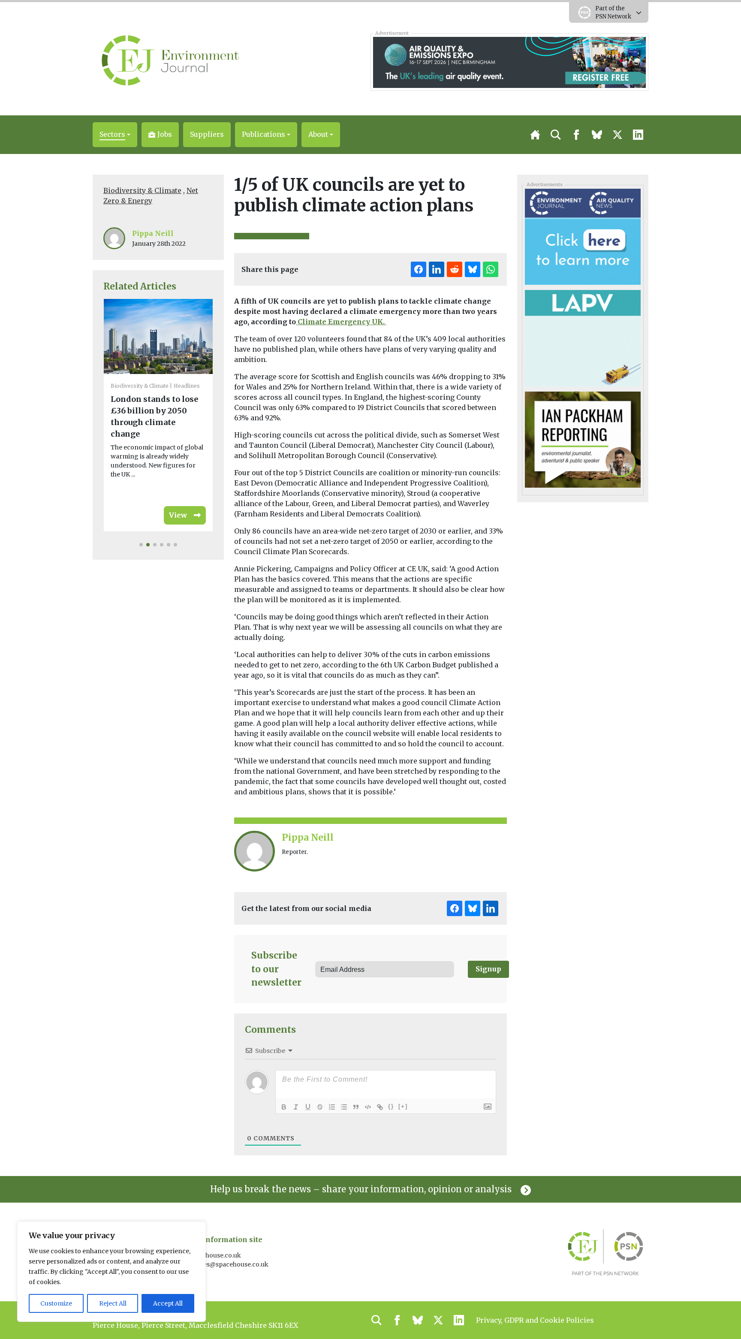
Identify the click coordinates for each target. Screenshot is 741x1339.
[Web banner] (509, 61)
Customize (56, 1303)
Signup (488, 969)
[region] (111, 1271)
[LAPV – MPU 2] (582, 337)
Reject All (113, 1303)
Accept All (168, 1303)
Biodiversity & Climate (142, 190)
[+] (403, 1106)
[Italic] (296, 1107)
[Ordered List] (332, 1107)
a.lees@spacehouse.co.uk (231, 1264)
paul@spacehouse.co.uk (205, 1255)
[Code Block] (368, 1107)
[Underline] (308, 1107)
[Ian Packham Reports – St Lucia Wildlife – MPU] (582, 439)
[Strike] (320, 1107)
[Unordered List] (344, 1107)
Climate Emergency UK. (341, 321)
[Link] (380, 1107)
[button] (115, 134)
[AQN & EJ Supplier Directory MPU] (582, 236)
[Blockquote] (356, 1107)
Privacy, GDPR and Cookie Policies (535, 1320)
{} (391, 1106)
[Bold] (284, 1107)
